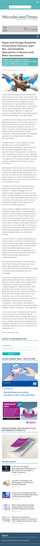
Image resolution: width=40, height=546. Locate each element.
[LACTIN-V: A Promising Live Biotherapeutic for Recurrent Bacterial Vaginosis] (6, 483)
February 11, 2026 (18, 523)
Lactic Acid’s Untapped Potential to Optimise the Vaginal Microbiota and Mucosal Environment (25, 494)
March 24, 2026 (17, 511)
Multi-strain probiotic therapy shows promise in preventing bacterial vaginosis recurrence (23, 507)
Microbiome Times (21, 70)
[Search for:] (20, 7)
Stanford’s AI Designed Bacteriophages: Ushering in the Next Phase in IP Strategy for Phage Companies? (24, 469)
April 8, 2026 (16, 499)
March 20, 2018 (8, 70)
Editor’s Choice (9, 462)
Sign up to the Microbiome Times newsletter (15, 540)
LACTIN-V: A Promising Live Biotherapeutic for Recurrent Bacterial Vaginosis (22, 482)
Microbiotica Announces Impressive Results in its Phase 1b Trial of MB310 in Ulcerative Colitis (24, 519)
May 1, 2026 (16, 486)
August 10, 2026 (17, 474)
